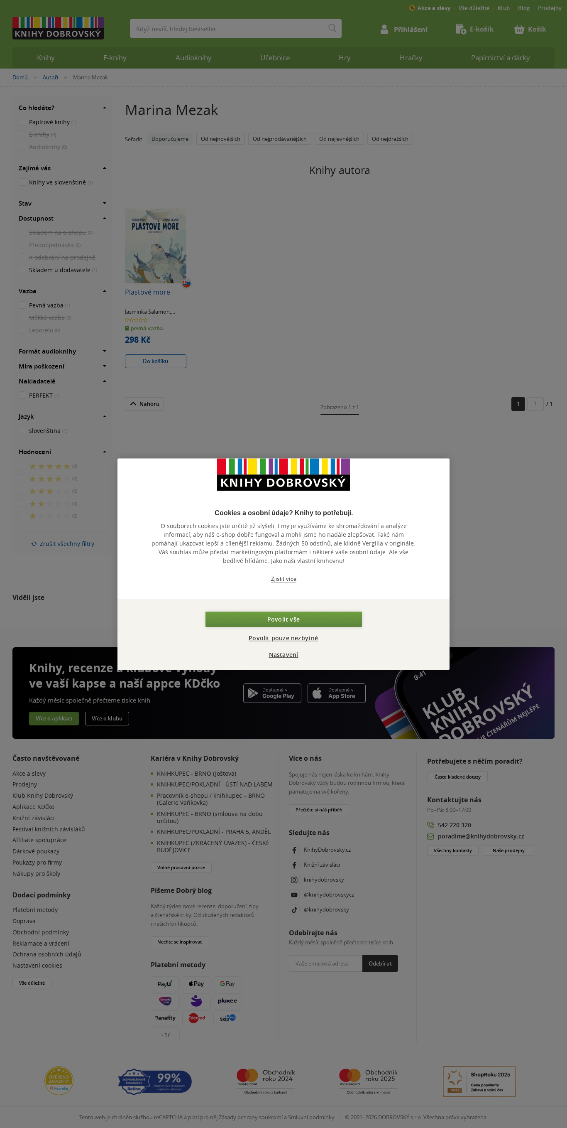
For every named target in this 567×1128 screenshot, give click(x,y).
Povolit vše (283, 619)
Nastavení (283, 654)
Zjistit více (283, 579)
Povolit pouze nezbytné (283, 638)
